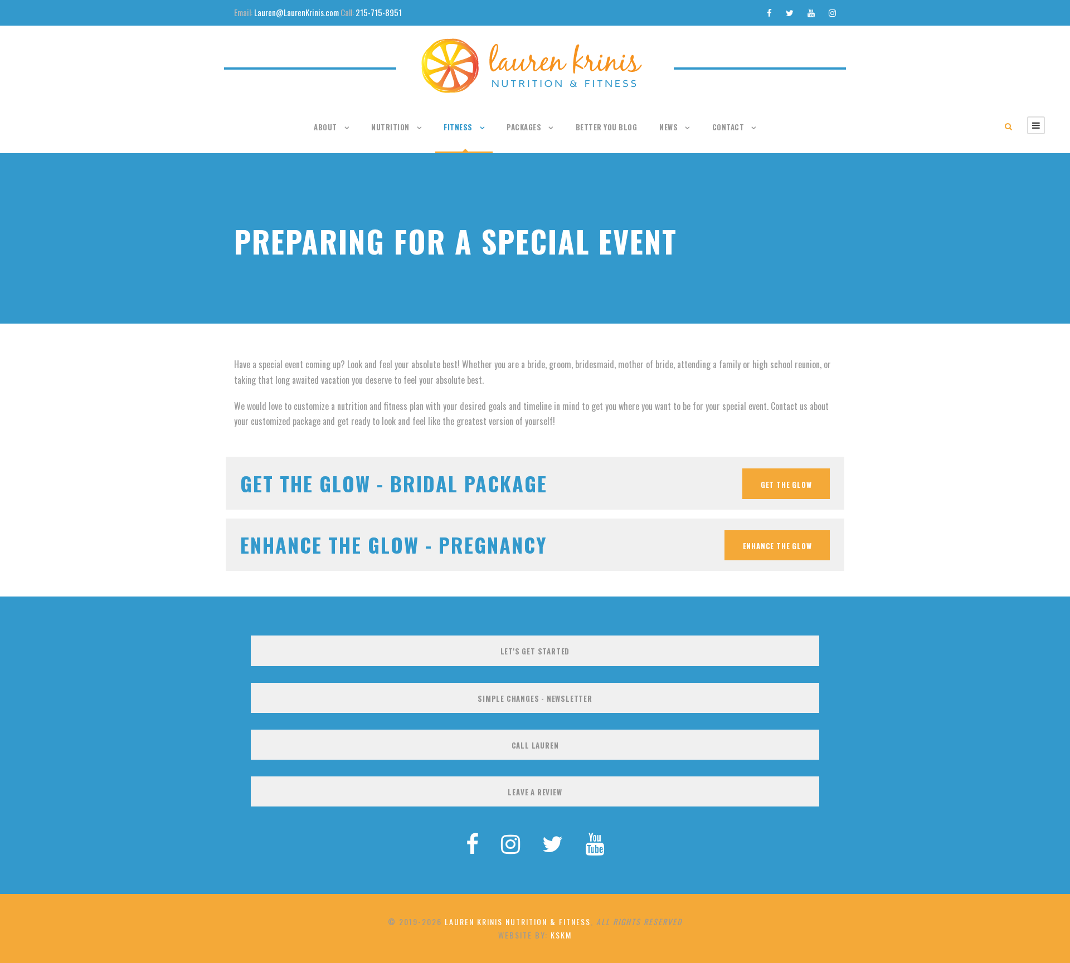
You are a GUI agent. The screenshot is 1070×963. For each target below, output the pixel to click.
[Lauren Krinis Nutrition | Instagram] (510, 842)
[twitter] (790, 12)
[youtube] (811, 12)
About (325, 127)
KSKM (561, 935)
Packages (524, 127)
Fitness (458, 127)
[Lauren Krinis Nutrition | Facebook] (472, 842)
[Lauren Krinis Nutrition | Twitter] (552, 842)
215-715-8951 (379, 12)
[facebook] (769, 12)
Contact (728, 127)
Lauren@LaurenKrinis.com (296, 12)
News (668, 127)
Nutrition (390, 127)
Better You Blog (607, 127)
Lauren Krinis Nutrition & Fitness (518, 921)
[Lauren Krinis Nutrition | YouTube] (594, 842)
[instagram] (832, 12)
